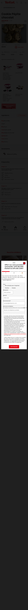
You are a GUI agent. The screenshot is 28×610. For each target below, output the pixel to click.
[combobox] (8, 292)
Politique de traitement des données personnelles (15, 333)
